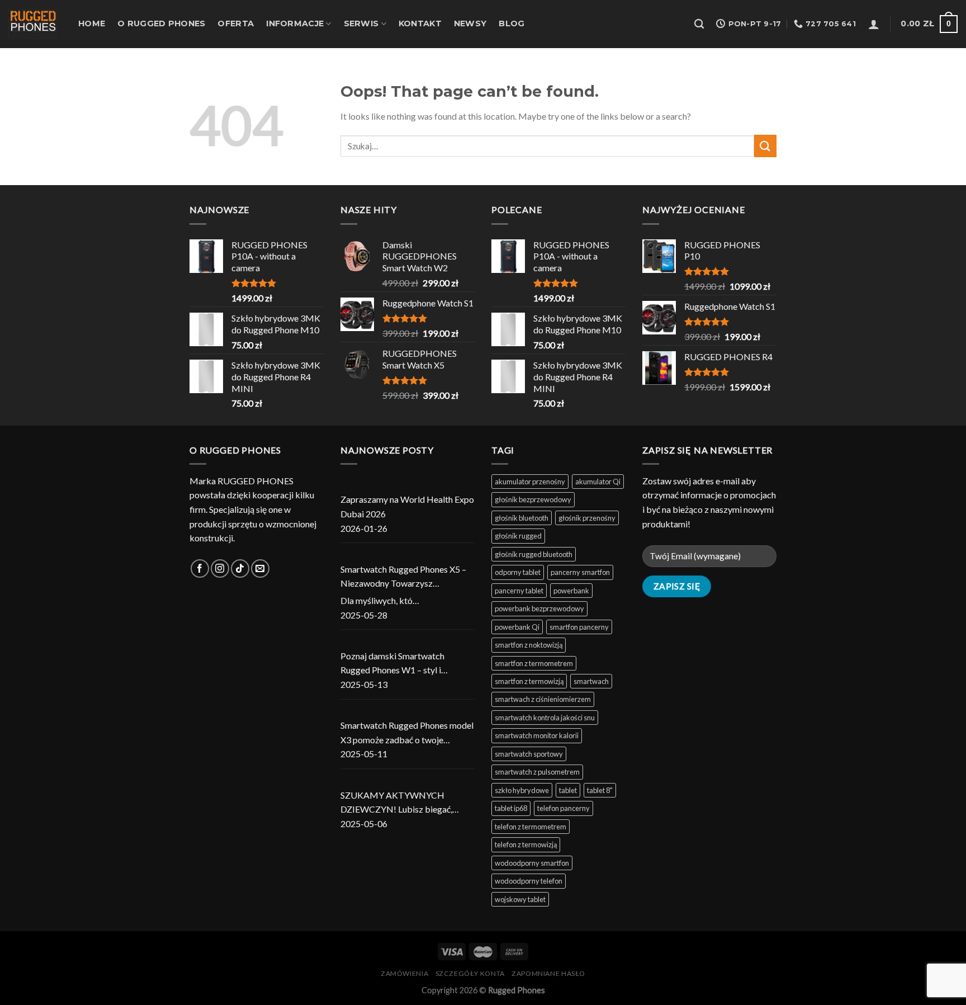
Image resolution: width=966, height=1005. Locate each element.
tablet (568, 790)
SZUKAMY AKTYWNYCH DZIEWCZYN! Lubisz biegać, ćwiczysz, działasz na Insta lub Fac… (398, 803)
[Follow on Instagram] (220, 568)
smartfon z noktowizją (528, 644)
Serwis (361, 23)
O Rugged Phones (161, 23)
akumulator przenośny (530, 481)
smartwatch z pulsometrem (537, 771)
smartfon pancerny (579, 626)
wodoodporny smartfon (532, 862)
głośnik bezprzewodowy (533, 499)
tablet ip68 (511, 808)
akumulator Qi (598, 481)
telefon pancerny (563, 808)
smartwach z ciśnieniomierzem (543, 699)
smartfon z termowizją (529, 681)
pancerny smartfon (580, 572)
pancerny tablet (519, 590)
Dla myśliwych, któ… (379, 600)
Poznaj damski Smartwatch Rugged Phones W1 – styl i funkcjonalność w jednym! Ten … (401, 663)
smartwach (591, 681)
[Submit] (765, 146)
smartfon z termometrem (534, 663)
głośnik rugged (518, 535)
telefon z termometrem (530, 826)
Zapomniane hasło (548, 973)
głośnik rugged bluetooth (533, 554)
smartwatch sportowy (529, 753)
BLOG (511, 23)
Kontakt (420, 23)
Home (91, 23)
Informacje (295, 23)
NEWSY (470, 23)
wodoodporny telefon (528, 880)
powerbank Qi (517, 626)
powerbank (571, 590)
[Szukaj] (699, 24)
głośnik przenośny (586, 517)
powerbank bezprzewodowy (539, 608)
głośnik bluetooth (521, 517)
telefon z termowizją (526, 844)
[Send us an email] (260, 568)
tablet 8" (600, 790)
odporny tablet (518, 572)
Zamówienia (404, 973)
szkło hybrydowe (522, 790)
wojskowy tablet (520, 899)
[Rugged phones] (34, 24)
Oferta (235, 23)
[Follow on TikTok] (240, 568)
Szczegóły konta (470, 973)
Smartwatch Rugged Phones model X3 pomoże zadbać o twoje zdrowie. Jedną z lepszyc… (406, 733)
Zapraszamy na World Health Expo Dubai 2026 (407, 506)
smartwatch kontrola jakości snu (545, 717)
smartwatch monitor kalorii (537, 735)
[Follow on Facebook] (200, 568)
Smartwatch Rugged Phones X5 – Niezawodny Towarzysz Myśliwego (403, 577)
